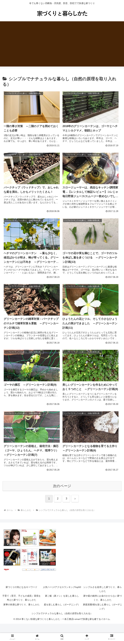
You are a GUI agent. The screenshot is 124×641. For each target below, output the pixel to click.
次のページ (62, 486)
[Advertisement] (62, 44)
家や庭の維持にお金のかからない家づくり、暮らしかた (102, 598)
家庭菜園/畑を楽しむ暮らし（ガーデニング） (102, 606)
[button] (114, 495)
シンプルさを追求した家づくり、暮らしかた (102, 589)
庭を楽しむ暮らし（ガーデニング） (62, 604)
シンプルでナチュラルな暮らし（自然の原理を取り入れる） (62, 613)
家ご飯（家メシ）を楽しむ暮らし (62, 596)
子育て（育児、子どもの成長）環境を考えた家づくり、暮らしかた (21, 598)
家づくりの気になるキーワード (21, 587)
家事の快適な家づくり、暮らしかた (21, 604)
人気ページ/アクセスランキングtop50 (62, 587)
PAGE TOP (118, 619)
